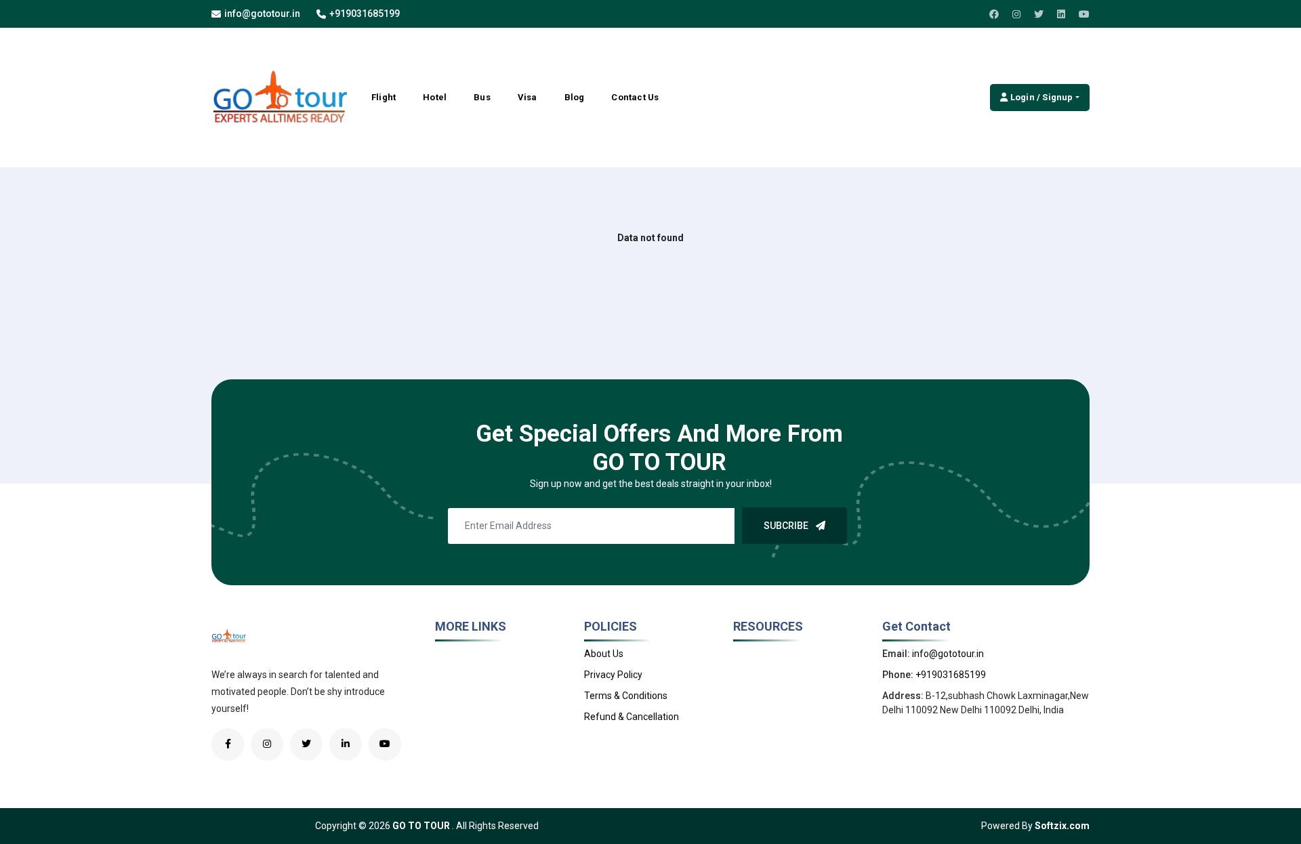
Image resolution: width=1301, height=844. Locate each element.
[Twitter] (1039, 14)
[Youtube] (1084, 14)
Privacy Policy (613, 674)
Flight (383, 97)
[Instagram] (1016, 14)
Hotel (435, 97)
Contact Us (635, 97)
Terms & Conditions (625, 695)
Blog (574, 97)
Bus (482, 97)
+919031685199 (364, 13)
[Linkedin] (1061, 14)
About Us (603, 653)
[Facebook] (994, 14)
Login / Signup (1040, 97)
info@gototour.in (262, 13)
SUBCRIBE (787, 525)
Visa (527, 97)
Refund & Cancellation (631, 716)
